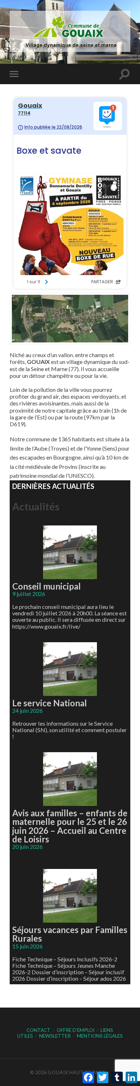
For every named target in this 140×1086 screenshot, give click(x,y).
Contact (39, 1030)
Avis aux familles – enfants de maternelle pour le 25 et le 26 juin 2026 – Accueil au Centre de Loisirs (69, 826)
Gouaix (58, 1072)
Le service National (49, 703)
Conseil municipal (46, 586)
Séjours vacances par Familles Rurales (69, 933)
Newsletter (55, 1036)
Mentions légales (100, 1036)
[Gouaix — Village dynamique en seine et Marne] (70, 31)
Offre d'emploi (75, 1030)
